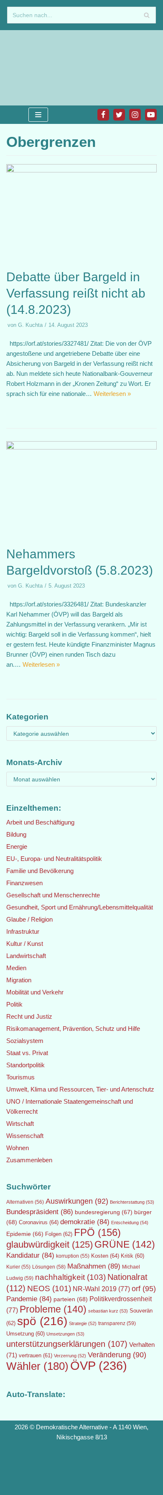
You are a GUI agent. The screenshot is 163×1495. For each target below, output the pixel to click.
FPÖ (97, 1232)
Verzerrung (70, 1355)
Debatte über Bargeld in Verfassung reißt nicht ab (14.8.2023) (75, 293)
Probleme (53, 1309)
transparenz (117, 1323)
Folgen (58, 1234)
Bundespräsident (39, 1212)
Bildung (16, 834)
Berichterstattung (132, 1202)
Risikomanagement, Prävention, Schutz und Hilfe (73, 1028)
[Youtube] (151, 115)
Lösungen (49, 1267)
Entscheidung (129, 1222)
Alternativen (25, 1202)
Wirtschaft (20, 1123)
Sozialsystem (24, 1040)
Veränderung (117, 1355)
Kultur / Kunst (24, 943)
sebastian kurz (108, 1310)
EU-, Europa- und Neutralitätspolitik (54, 858)
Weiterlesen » (112, 393)
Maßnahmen (93, 1266)
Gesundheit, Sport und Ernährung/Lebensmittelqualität (79, 907)
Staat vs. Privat (27, 1052)
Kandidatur (30, 1255)
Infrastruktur (22, 931)
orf (144, 1288)
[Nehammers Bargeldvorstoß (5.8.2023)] (81, 447)
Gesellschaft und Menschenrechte (53, 895)
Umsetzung (25, 1334)
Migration (18, 980)
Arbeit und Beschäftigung (40, 822)
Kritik (132, 1256)
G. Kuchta (30, 325)
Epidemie (24, 1233)
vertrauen (35, 1356)
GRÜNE (124, 1244)
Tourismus (20, 1077)
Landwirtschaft (26, 955)
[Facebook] (103, 115)
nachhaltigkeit (70, 1277)
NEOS (49, 1288)
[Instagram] (135, 115)
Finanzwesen (24, 882)
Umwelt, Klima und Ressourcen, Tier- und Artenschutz (80, 1089)
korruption (72, 1256)
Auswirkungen (77, 1201)
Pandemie (29, 1299)
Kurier (18, 1266)
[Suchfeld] (146, 15)
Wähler (37, 1366)
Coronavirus (39, 1222)
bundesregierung (103, 1212)
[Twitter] (119, 115)
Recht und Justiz (29, 1016)
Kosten (105, 1256)
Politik (14, 1004)
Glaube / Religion (29, 919)
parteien (70, 1299)
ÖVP (98, 1365)
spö (42, 1321)
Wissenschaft (24, 1135)
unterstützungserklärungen (66, 1344)
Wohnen (17, 1147)
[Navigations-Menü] (38, 115)
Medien (16, 967)
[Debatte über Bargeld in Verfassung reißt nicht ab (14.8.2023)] (81, 170)
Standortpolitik (25, 1065)
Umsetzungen (65, 1333)
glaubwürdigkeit (49, 1244)
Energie (16, 846)
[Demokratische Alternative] (33, 68)
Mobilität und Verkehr (35, 992)
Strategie (83, 1323)
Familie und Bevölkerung (40, 870)
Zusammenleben (29, 1160)
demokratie (85, 1222)
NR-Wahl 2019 (101, 1288)
